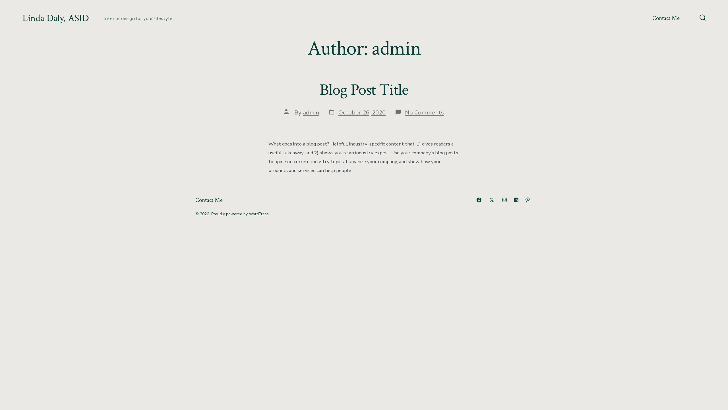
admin (311, 112)
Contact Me (666, 18)
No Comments (424, 112)
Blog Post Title (364, 90)
